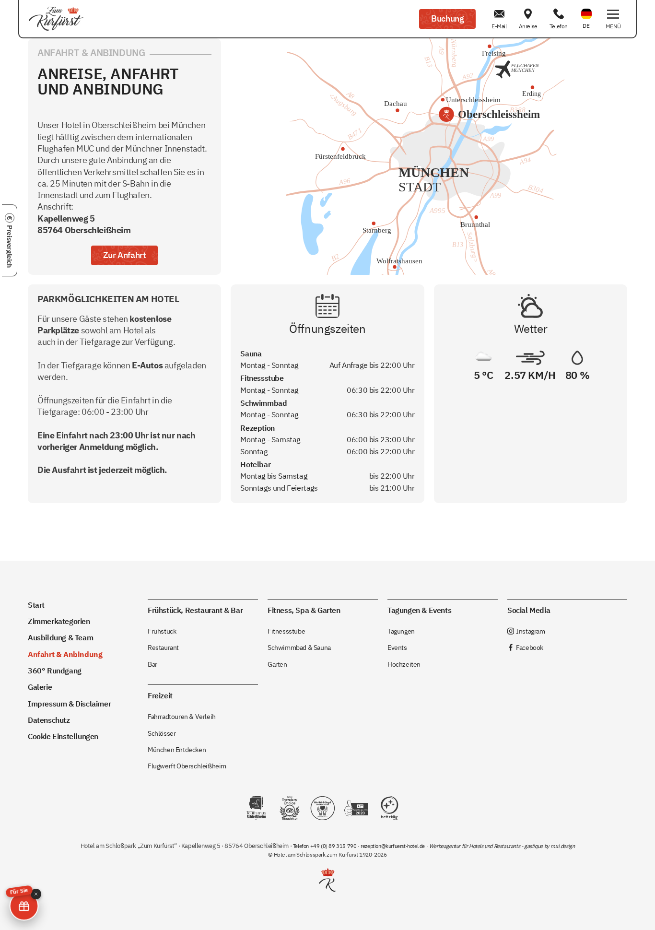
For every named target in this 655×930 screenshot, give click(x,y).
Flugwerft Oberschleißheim (187, 765)
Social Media (528, 610)
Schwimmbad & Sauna (299, 647)
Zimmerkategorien (59, 621)
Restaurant (163, 647)
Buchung (447, 18)
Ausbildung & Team (60, 637)
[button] (613, 19)
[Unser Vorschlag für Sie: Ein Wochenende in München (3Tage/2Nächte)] (24, 906)
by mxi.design (558, 846)
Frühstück (162, 631)
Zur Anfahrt (124, 254)
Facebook (525, 647)
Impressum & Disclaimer (69, 703)
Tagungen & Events (419, 610)
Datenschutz (49, 720)
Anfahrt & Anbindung (65, 654)
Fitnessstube (286, 631)
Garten (277, 664)
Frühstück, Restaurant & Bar (195, 610)
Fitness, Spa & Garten (304, 610)
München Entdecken (177, 749)
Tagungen (401, 631)
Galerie (40, 687)
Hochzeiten (404, 664)
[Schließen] (36, 894)
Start (36, 605)
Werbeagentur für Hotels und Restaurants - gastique (486, 846)
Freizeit (160, 695)
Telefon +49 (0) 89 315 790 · (327, 846)
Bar (152, 664)
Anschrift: (84, 218)
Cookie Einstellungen (63, 736)
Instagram (526, 631)
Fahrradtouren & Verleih (182, 716)
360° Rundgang (55, 670)
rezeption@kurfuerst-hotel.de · (395, 846)
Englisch (586, 7)
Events (397, 647)
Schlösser (161, 733)
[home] (56, 19)
